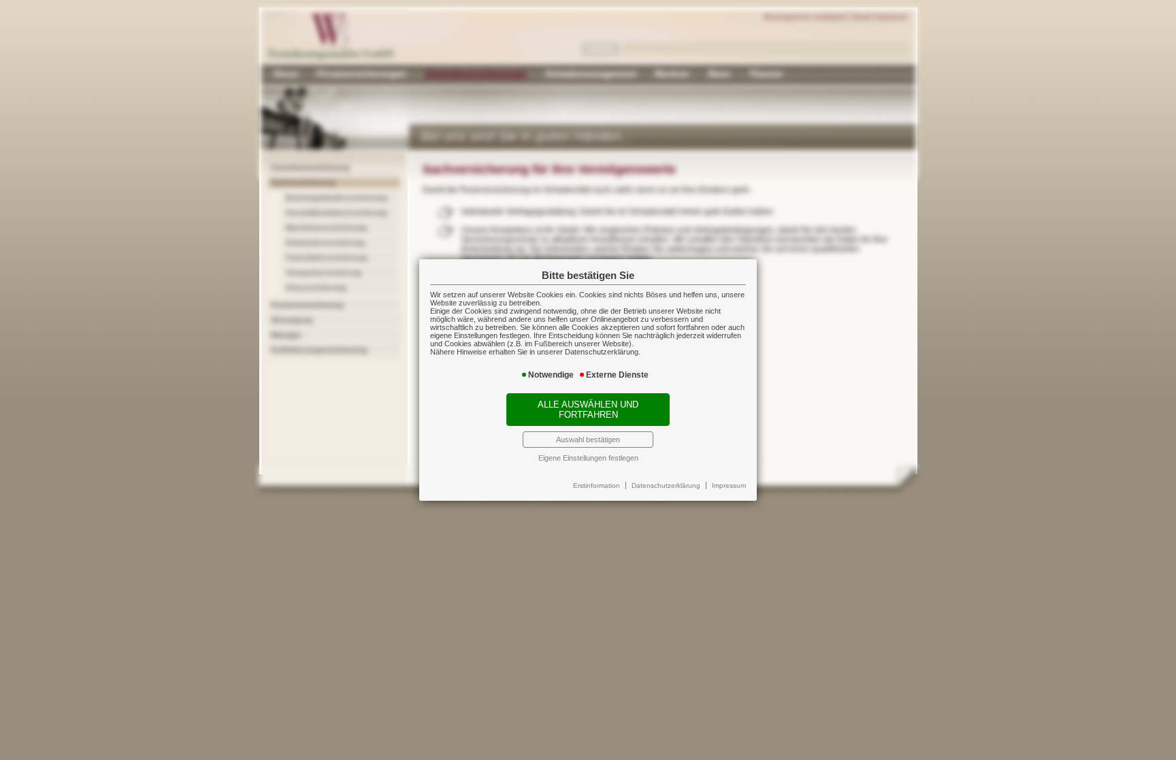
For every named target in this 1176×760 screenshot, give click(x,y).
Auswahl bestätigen (588, 439)
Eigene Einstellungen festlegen (588, 458)
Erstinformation (596, 485)
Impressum (729, 485)
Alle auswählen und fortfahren (588, 409)
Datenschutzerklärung (666, 485)
